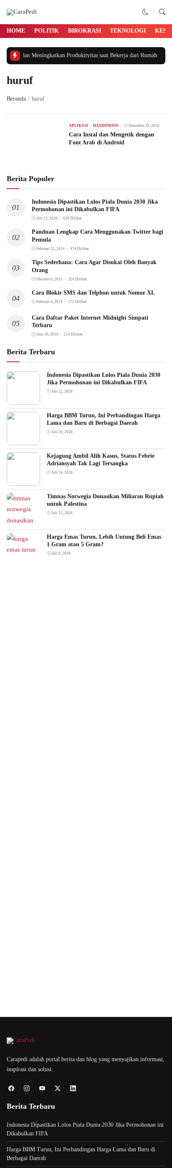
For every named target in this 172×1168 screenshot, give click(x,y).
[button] (145, 12)
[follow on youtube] (42, 1088)
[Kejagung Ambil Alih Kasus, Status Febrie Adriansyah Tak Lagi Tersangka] (23, 480)
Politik (46, 31)
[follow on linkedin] (72, 1088)
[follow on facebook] (11, 1088)
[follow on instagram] (26, 1088)
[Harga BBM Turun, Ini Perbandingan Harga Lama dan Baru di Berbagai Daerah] (23, 439)
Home (16, 31)
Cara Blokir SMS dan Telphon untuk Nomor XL (93, 293)
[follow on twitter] (57, 1088)
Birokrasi (84, 31)
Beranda (16, 99)
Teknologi (128, 31)
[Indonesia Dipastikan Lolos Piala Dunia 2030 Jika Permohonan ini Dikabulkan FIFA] (23, 399)
